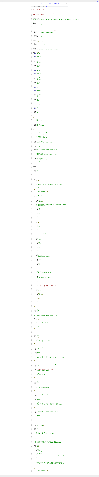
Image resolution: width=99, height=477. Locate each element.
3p (35, 3)
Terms (9, 475)
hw (60, 3)
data (67, 3)
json (97, 475)
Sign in (97, 1)
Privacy (7, 475)
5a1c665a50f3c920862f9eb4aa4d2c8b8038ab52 (51, 3)
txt (95, 475)
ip (62, 3)
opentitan (41, 3)
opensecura (32, 3)
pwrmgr (64, 3)
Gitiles (4, 475)
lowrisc (38, 3)
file (46, 6)
